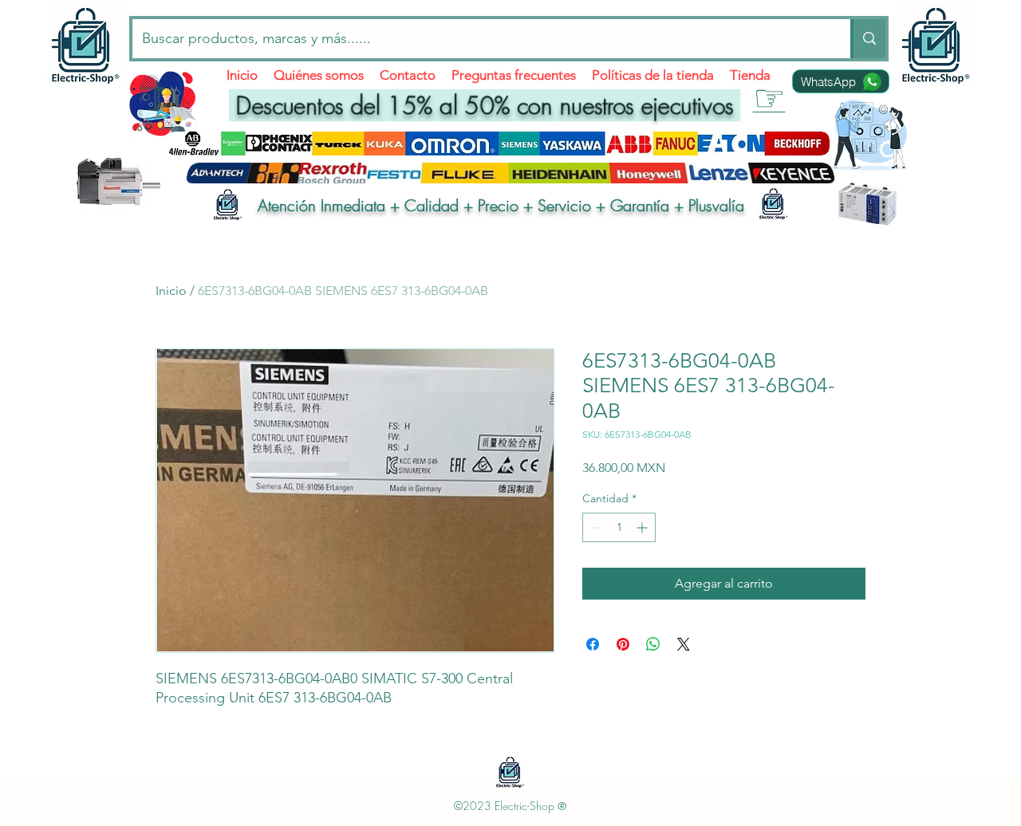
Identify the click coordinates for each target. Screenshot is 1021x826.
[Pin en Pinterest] (623, 644)
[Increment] (643, 527)
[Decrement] (595, 527)
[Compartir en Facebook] (592, 644)
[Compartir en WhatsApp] (653, 644)
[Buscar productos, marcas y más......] (867, 38)
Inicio (171, 290)
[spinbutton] (619, 527)
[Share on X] (683, 644)
